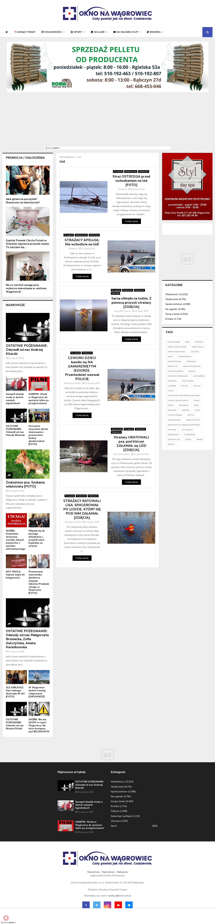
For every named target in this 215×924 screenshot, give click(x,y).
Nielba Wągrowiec (192, 366)
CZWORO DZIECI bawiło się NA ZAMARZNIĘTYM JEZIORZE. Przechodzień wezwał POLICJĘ (82, 368)
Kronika (155, 32)
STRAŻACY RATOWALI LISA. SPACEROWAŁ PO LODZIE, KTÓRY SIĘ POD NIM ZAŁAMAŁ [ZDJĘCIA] (82, 509)
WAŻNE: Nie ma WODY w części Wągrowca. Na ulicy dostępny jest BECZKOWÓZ (39, 725)
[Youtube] (118, 905)
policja (184, 386)
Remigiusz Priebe (72, 383)
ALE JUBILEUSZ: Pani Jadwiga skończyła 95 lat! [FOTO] (15, 692)
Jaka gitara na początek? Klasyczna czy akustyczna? (23, 200)
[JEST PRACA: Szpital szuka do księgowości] (16, 561)
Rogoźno (172, 410)
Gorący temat (26, 32)
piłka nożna (188, 381)
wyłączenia (187, 430)
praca (171, 405)
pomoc (171, 391)
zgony (188, 439)
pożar (196, 400)
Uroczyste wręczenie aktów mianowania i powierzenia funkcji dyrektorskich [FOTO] (38, 435)
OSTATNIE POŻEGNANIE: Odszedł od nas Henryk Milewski (15, 430)
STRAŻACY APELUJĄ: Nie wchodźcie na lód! (82, 242)
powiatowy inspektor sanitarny (184, 395)
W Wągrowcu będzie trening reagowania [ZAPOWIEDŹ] (37, 692)
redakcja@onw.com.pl (119, 895)
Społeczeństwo (130, 171)
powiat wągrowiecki (178, 400)
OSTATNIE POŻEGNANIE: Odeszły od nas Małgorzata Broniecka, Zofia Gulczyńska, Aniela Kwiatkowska (27, 639)
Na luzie (99, 32)
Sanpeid (185, 410)
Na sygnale (118, 171)
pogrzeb (172, 386)
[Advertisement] (107, 121)
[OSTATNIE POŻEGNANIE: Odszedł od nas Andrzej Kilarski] (28, 327)
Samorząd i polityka (121, 816)
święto (171, 444)
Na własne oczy (127, 32)
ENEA (187, 342)
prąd (196, 405)
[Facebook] (86, 905)
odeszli (192, 371)
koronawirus (184, 356)
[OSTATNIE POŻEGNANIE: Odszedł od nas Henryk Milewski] (16, 416)
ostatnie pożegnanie (178, 376)
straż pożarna (175, 415)
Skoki (197, 410)
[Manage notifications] (6, 918)
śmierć (200, 439)
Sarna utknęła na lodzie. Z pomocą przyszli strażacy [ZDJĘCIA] (131, 302)
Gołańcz (195, 352)
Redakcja (122, 189)
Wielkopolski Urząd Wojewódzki (184, 425)
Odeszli (115, 811)
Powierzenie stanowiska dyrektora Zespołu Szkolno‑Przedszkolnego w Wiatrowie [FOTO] (39, 582)
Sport (78, 32)
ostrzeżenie (199, 376)
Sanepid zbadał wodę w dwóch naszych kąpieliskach (15, 398)
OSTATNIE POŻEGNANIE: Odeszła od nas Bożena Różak (15, 724)
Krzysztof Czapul (122, 311)
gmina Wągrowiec (176, 352)
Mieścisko (191, 361)
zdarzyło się (174, 439)
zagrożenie (189, 434)
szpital (191, 415)
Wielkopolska (193, 420)
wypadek (172, 430)
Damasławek (174, 342)
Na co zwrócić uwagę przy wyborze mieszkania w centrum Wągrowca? (26, 288)
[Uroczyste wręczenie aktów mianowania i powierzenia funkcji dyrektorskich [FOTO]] (39, 416)
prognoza (184, 405)
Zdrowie (115, 821)
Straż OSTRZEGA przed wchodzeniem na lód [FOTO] (131, 180)
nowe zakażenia (175, 371)
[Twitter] (96, 905)
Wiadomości (53, 32)
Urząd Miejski (174, 420)
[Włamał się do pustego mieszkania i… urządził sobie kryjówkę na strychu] (39, 520)
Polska (196, 386)
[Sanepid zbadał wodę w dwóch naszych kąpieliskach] (16, 384)
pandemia (172, 381)
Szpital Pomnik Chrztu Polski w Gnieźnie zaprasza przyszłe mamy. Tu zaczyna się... (27, 244)
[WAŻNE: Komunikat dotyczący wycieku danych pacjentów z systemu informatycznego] (16, 520)
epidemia (199, 342)
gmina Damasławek (177, 347)
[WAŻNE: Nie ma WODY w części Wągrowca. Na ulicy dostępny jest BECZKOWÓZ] (39, 709)
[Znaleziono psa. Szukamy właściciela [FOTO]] (28, 464)
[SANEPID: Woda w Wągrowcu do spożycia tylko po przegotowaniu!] (39, 384)
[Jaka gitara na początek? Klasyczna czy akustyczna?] (28, 180)
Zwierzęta (115, 293)
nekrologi (173, 366)
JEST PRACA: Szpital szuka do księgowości (15, 574)
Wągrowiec (173, 434)
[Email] (129, 905)
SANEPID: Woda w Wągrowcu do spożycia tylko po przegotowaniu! (39, 398)
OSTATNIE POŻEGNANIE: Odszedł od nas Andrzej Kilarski (27, 349)
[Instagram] (107, 905)
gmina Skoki (197, 347)
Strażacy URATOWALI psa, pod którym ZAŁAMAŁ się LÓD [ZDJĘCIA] (131, 443)
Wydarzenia (139, 290)
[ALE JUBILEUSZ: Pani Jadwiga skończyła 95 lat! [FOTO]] (16, 677)
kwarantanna (174, 361)
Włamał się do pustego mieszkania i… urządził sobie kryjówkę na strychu (37, 538)
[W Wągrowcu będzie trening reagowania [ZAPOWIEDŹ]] (39, 677)
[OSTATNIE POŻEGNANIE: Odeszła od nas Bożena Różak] (16, 709)
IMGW (170, 356)
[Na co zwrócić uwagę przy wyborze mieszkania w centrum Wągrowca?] (28, 266)
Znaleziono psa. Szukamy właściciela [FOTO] (25, 484)
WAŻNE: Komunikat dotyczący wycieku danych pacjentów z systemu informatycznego (15, 540)
